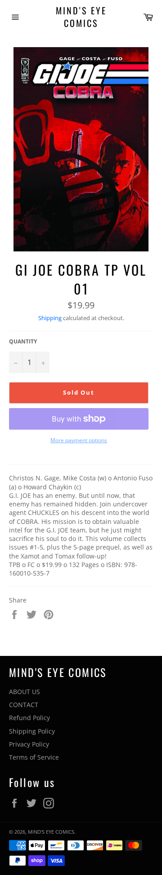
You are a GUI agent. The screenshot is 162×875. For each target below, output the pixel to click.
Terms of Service (34, 757)
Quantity (23, 341)
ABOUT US (24, 691)
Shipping (50, 318)
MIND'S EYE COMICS (81, 16)
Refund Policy (29, 717)
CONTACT (23, 704)
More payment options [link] (78, 440)
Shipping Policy (32, 731)
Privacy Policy (29, 744)
